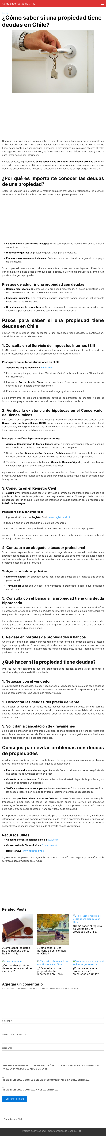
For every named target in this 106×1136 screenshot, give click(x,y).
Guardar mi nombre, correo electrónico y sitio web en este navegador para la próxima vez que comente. (51, 1067)
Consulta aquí (49, 845)
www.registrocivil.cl (59, 517)
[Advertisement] (53, 115)
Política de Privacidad (34, 1131)
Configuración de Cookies (62, 1131)
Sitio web (7, 1048)
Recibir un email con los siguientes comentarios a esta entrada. (46, 1080)
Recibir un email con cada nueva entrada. (31, 1089)
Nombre (7, 1021)
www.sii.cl (46, 367)
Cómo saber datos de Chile (18, 3)
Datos (5, 13)
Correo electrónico (14, 1034)
